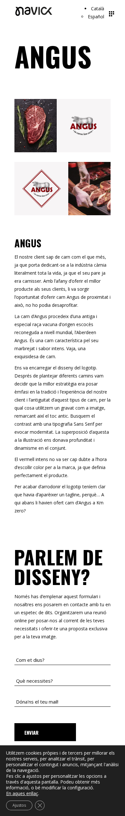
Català (97, 8)
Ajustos (19, 805)
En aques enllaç (22, 793)
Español (96, 16)
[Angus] (62, 125)
